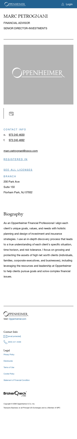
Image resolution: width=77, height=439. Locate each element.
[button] (12, 113)
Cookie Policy (9, 374)
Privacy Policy (9, 354)
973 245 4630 (17, 134)
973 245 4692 (17, 140)
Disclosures (8, 361)
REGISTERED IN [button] (16, 159)
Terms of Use (9, 367)
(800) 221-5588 (14, 342)
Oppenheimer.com (17, 319)
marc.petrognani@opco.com (21, 150)
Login (69, 4)
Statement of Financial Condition (17, 380)
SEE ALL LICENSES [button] (18, 169)
